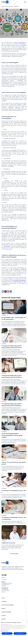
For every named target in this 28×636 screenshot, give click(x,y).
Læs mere (8, 629)
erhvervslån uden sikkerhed (19, 280)
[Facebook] (2, 575)
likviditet (19, 104)
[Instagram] (5, 575)
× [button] (26, 621)
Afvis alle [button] (7, 633)
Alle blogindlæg (14, 553)
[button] (14, 631)
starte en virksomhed (19, 42)
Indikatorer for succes (8, 543)
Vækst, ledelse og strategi (7, 6)
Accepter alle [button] (20, 633)
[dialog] (14, 628)
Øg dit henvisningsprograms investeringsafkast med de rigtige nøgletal (12, 435)
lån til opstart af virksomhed (18, 269)
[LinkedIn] (4, 575)
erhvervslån (7, 246)
